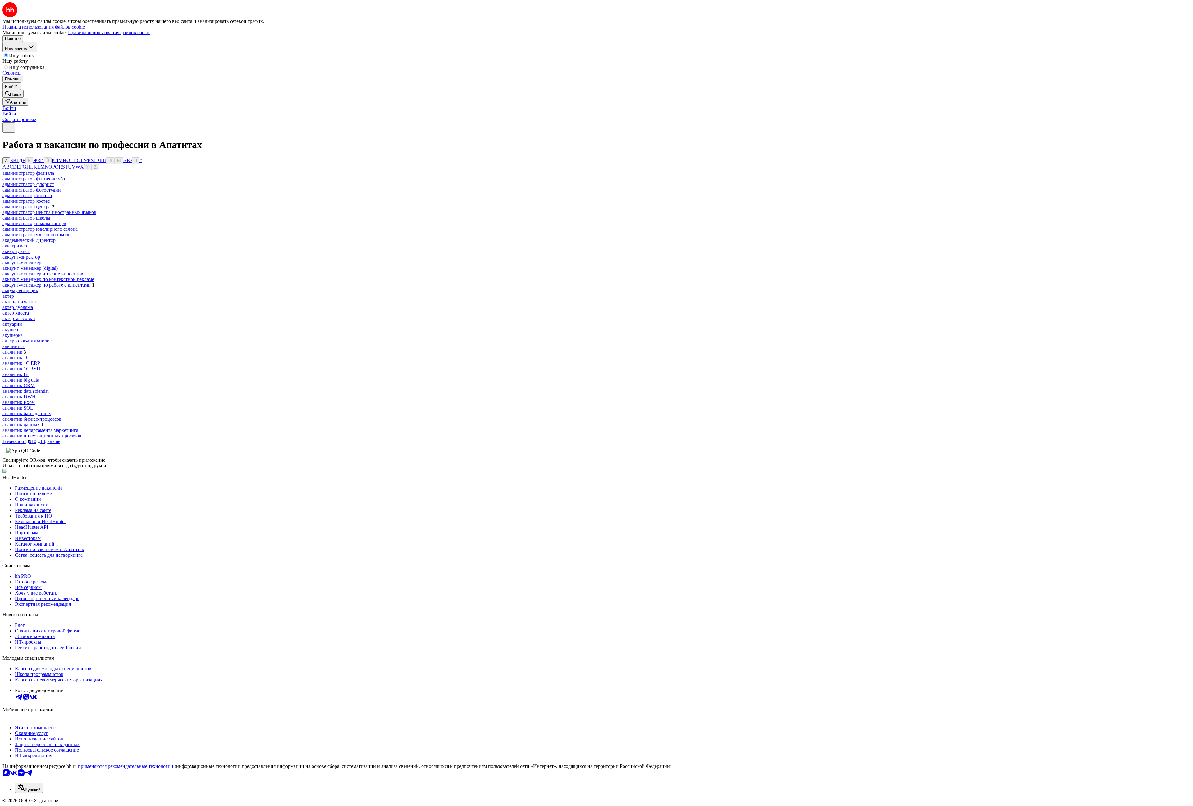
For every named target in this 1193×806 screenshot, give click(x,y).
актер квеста (15, 312)
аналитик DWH (19, 396)
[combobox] (29, 788)
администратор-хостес (26, 201)
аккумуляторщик (20, 290)
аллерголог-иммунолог (27, 340)
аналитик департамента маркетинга (40, 430)
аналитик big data (20, 380)
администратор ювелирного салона (40, 229)
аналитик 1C (16, 357)
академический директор (29, 240)
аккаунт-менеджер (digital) (30, 268)
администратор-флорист (28, 184)
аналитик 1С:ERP (21, 363)
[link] (13, 94)
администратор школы (26, 217)
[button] (9, 108)
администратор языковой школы (36, 234)
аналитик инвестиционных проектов (41, 435)
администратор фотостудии (31, 189)
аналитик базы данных (26, 413)
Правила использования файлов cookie (109, 32)
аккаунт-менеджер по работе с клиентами (46, 285)
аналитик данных (21, 424)
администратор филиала (28, 173)
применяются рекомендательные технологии (125, 766)
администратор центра (26, 206)
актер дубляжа (17, 307)
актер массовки (18, 318)
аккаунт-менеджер (21, 262)
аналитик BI (15, 374)
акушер (10, 329)
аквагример (14, 245)
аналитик (12, 352)
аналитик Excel (18, 402)
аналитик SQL (17, 407)
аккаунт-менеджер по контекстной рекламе (48, 279)
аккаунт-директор (21, 257)
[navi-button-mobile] (8, 127)
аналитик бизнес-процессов (32, 419)
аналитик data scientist (25, 391)
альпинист (13, 346)
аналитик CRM (18, 385)
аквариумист (16, 251)
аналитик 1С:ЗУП (21, 368)
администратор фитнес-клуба (33, 178)
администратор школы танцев (34, 223)
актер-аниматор (19, 301)
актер (8, 296)
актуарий (12, 324)
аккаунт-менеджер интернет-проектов (42, 273)
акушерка (12, 335)
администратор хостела (27, 195)
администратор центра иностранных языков (49, 212)
